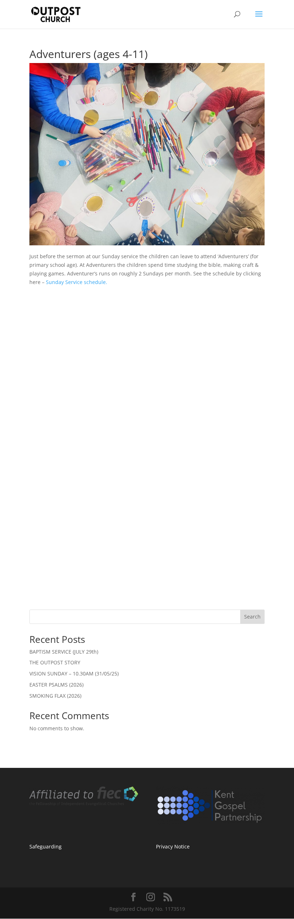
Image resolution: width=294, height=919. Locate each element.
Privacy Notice (173, 846)
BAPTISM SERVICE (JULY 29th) (63, 651)
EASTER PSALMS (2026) (56, 684)
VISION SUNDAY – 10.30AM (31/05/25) (74, 673)
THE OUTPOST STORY (54, 662)
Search (252, 616)
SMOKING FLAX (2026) (55, 695)
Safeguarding (45, 846)
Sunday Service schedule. (76, 282)
